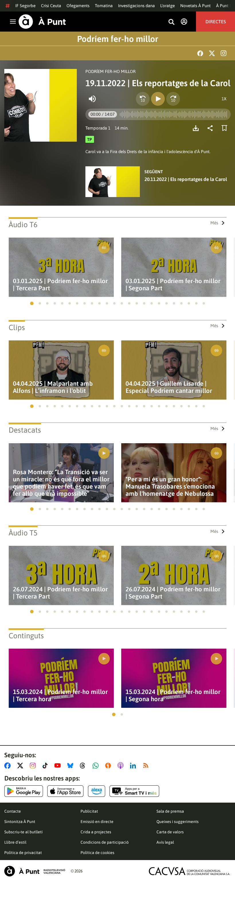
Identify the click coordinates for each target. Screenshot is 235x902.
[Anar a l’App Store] (65, 791)
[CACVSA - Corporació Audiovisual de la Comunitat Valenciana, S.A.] (189, 871)
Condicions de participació (105, 842)
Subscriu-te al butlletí (23, 832)
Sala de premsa (170, 811)
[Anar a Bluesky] (71, 765)
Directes (215, 21)
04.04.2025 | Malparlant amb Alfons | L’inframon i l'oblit (53, 387)
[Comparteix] (211, 128)
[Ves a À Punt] (42, 21)
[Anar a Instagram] (34, 765)
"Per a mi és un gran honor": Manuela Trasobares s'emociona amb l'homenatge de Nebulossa (170, 486)
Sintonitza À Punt (19, 821)
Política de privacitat (23, 852)
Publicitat (89, 811)
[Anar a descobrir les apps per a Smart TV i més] (134, 791)
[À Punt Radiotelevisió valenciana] (34, 871)
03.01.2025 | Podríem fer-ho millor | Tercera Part (60, 284)
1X (224, 98)
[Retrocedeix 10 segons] (143, 99)
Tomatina (104, 5)
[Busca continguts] (171, 22)
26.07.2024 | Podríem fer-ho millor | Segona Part (173, 593)
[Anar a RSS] (147, 765)
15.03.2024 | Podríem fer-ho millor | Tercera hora (60, 695)
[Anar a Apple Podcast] (121, 765)
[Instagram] (223, 53)
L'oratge (167, 5)
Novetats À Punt (195, 5)
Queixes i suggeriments (177, 821)
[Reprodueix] (158, 99)
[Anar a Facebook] (8, 765)
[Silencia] (92, 99)
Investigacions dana (136, 5)
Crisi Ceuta (51, 5)
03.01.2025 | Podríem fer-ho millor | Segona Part (173, 284)
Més (214, 222)
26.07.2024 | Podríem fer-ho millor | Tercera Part (60, 593)
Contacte (12, 811)
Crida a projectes (96, 832)
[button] (32, 303)
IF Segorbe (25, 5)
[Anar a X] (21, 765)
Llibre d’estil (15, 842)
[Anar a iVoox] (109, 765)
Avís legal (165, 842)
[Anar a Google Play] (23, 791)
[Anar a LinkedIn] (134, 765)
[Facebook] (200, 53)
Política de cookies (97, 852)
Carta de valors (170, 832)
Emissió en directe (97, 821)
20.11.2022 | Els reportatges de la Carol (185, 179)
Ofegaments (77, 5)
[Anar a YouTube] (58, 765)
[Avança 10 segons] (173, 99)
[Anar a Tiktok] (46, 765)
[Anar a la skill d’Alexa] (96, 791)
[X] (212, 53)
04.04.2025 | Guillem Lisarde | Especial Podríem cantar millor (169, 387)
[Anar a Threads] (84, 765)
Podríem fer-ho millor (117, 39)
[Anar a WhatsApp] (97, 765)
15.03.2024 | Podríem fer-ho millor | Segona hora (173, 695)
